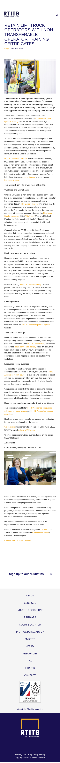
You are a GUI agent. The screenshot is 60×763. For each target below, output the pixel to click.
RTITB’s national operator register (36, 325)
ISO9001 (44, 529)
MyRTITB (30, 639)
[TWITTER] (26, 745)
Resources (30, 653)
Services (30, 603)
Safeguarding (38, 755)
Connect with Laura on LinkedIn (17, 541)
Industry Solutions (30, 610)
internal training (28, 177)
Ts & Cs (27, 755)
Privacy (18, 755)
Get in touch (9, 427)
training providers (11, 180)
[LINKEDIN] (33, 745)
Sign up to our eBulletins (26, 574)
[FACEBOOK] (20, 745)
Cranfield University (40, 533)
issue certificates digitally (25, 347)
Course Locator (30, 624)
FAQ (30, 661)
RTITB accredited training (30, 284)
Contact (30, 675)
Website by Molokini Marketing (30, 709)
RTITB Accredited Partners (15, 159)
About (30, 595)
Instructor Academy (30, 632)
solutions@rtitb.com (26, 430)
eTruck (30, 668)
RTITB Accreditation (29, 204)
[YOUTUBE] (40, 745)
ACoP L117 (30, 216)
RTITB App (30, 617)
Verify (30, 646)
